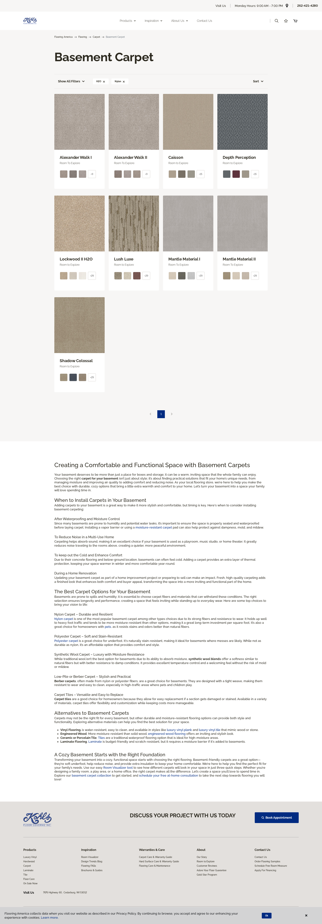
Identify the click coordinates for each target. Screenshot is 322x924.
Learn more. (50, 917)
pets (108, 626)
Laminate (95, 741)
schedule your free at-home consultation (168, 775)
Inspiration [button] (152, 20)
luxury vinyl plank (179, 730)
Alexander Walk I (76, 157)
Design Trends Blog (91, 861)
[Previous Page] (150, 414)
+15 (200, 174)
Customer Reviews (207, 865)
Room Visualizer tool (118, 767)
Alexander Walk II (130, 157)
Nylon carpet (63, 619)
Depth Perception (239, 157)
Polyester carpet (66, 641)
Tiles (101, 738)
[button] (276, 20)
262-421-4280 (307, 5)
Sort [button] (256, 81)
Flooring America (63, 37)
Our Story (202, 857)
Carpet (96, 37)
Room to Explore (205, 861)
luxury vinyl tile (209, 730)
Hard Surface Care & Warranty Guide (159, 861)
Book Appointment (278, 817)
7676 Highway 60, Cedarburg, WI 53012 (65, 892)
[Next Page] (172, 414)
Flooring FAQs (88, 865)
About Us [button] (177, 20)
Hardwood (29, 861)
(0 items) (295, 21)
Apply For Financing (265, 870)
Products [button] (126, 20)
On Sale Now (30, 883)
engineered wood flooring (166, 733)
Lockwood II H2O (76, 259)
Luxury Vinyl (30, 857)
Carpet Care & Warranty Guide (155, 857)
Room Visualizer (89, 857)
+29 (92, 275)
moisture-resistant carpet (154, 527)
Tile (25, 874)
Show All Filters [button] (69, 81)
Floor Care (29, 879)
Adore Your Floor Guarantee (211, 870)
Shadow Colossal (76, 360)
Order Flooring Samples (267, 861)
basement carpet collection (91, 775)
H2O (98, 81)
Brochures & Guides (91, 870)
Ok (266, 915)
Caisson (175, 157)
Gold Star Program (207, 874)
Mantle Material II (239, 259)
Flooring (82, 37)
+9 (92, 174)
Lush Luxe (123, 259)
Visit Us (221, 6)
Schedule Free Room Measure (271, 865)
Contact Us (204, 20)
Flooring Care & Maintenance (154, 865)
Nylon (118, 81)
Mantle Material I (184, 259)
